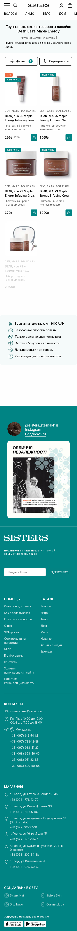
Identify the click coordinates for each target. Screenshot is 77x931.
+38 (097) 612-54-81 (24, 735)
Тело (44, 619)
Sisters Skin (54, 895)
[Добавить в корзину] (34, 137)
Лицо (44, 613)
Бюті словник (13, 655)
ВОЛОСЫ (10, 13)
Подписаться (35, 434)
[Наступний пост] (64, 479)
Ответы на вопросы (18, 619)
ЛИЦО (29, 13)
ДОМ (62, 13)
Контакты (10, 662)
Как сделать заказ (17, 613)
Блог (7, 649)
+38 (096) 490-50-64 (25, 765)
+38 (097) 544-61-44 (24, 839)
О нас (8, 625)
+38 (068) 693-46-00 (25, 753)
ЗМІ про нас (12, 632)
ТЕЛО (47, 13)
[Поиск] (15, 5)
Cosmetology (55, 904)
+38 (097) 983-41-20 (24, 747)
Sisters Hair (17, 895)
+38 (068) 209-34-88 (24, 854)
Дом (44, 625)
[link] (70, 5)
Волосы (46, 606)
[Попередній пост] (12, 479)
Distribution (17, 904)
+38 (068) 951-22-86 (24, 759)
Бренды (46, 651)
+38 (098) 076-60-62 (24, 867)
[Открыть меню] (7, 5)
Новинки (46, 638)
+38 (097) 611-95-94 (24, 812)
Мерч (44, 632)
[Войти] (61, 5)
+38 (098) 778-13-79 (24, 799)
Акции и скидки (51, 645)
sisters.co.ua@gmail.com (26, 711)
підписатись (60, 572)
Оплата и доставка (17, 606)
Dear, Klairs (12, 111)
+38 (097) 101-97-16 (23, 827)
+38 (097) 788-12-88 (24, 741)
